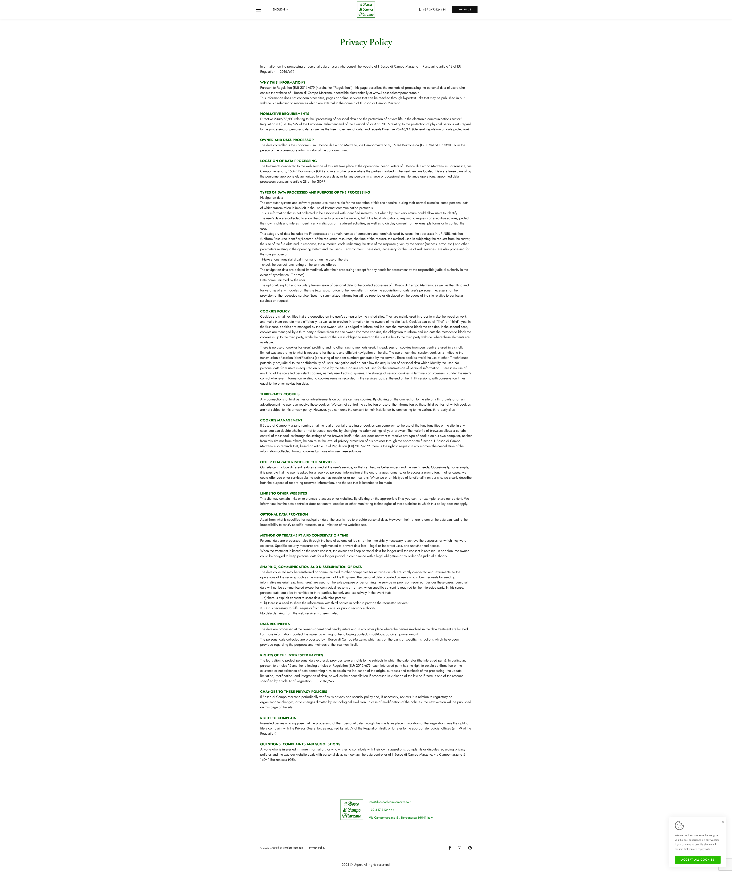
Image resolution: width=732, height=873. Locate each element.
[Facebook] (450, 848)
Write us (464, 9)
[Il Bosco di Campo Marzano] (366, 10)
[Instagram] (459, 848)
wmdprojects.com (293, 848)
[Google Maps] (470, 848)
